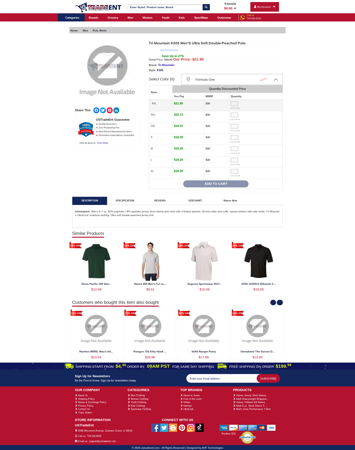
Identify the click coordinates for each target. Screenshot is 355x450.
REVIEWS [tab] (160, 200)
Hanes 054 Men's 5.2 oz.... (150, 283)
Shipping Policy (86, 399)
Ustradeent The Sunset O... (258, 351)
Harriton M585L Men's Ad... (96, 351)
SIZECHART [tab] (195, 200)
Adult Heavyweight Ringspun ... (252, 399)
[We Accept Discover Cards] (233, 427)
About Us (82, 395)
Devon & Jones (191, 395)
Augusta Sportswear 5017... (204, 283)
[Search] (206, 7)
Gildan (186, 402)
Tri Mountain (166, 65)
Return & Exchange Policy (91, 402)
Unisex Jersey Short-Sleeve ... (252, 395)
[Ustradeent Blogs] (173, 427)
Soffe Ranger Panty (204, 351)
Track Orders (84, 412)
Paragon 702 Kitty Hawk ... (149, 351)
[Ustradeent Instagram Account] (191, 427)
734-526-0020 (254, 18)
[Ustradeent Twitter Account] (164, 427)
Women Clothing (139, 399)
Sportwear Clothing (140, 409)
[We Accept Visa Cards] (271, 427)
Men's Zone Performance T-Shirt (253, 409)
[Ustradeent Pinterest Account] (182, 427)
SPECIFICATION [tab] (125, 200)
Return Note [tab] (230, 200)
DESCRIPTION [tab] (90, 200)
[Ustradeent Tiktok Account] (200, 427)
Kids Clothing (137, 405)
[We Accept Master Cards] (262, 427)
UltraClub (188, 409)
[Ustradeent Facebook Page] (155, 427)
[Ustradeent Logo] (98, 7)
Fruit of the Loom (192, 399)
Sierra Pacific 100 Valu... (96, 283)
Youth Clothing (138, 402)
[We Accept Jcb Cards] (252, 427)
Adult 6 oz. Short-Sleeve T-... (251, 405)
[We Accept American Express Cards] (224, 427)
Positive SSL (229, 433)
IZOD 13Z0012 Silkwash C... (258, 283)
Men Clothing (137, 395)
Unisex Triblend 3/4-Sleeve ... (251, 402)
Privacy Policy (85, 405)
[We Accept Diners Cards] (243, 427)
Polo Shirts (102, 143)
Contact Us (83, 409)
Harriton (187, 405)
